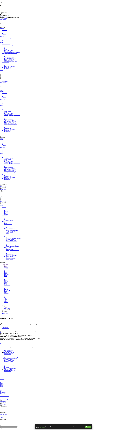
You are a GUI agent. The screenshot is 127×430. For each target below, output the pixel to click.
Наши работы (3, 36)
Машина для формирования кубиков (10, 61)
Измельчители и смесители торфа (10, 58)
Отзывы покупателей (4, 399)
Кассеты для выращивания (7, 67)
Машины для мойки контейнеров (10, 60)
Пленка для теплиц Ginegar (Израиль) (10, 125)
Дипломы (4, 34)
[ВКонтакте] (62, 25)
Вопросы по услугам (5, 328)
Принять (87, 426)
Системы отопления (7, 48)
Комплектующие (3, 392)
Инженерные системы (4, 389)
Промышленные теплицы (8, 45)
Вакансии (4, 142)
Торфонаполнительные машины (9, 57)
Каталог (1, 42)
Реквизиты (4, 32)
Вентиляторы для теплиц (8, 50)
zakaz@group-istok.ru (3, 189)
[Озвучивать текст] (1, 13)
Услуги (1, 70)
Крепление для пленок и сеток (9, 66)
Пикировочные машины (8, 56)
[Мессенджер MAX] (67, 25)
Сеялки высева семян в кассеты (9, 55)
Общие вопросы (5, 327)
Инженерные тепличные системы (8, 46)
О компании (4, 30)
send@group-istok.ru (3, 414)
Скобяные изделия (7, 65)
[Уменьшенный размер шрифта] (0, 1)
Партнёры (2, 382)
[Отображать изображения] (1, 10)
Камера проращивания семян (9, 59)
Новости (3, 33)
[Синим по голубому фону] (0, 8)
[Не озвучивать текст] (0, 14)
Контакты (2, 71)
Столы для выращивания (6, 39)
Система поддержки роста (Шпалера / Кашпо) (12, 52)
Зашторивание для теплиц (6, 40)
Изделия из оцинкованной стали (9, 64)
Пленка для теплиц (5, 62)
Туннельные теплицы (6, 101)
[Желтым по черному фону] (0, 7)
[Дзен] (65, 25)
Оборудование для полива (8, 51)
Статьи (1, 385)
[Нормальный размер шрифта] (1, 2)
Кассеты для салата (7, 68)
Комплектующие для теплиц (7, 63)
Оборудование (2, 391)
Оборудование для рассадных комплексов (9, 53)
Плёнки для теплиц (3, 390)
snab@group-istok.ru (3, 417)
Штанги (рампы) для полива (9, 117)
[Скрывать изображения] (0, 11)
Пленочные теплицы (6, 44)
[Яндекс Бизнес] (60, 25)
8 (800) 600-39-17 (5, 18)
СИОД (5, 49)
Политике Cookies (43, 427)
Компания (2, 28)
